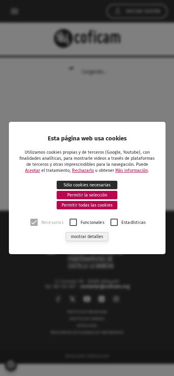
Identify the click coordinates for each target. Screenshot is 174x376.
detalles (87, 236)
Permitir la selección (87, 195)
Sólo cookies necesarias (87, 185)
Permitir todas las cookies (87, 205)
